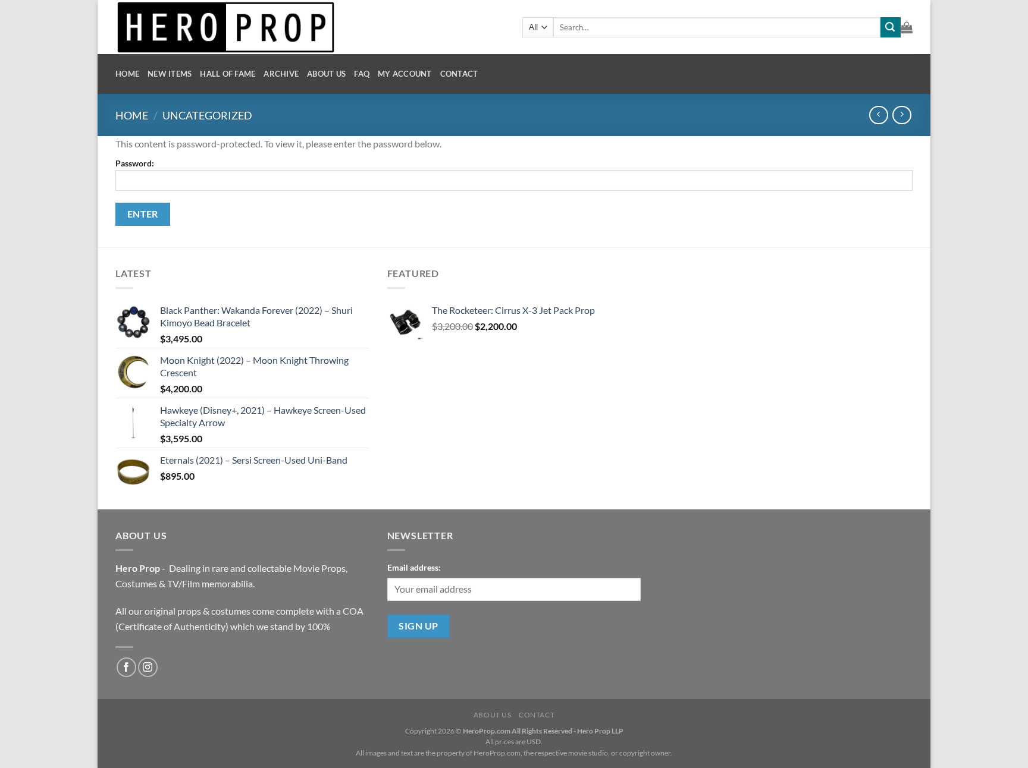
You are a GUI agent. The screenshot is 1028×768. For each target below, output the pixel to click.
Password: (134, 163)
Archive (281, 73)
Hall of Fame (227, 73)
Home (127, 73)
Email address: (414, 567)
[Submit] (890, 27)
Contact (459, 73)
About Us (326, 73)
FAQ (361, 73)
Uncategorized (207, 115)
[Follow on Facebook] (126, 667)
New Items (170, 73)
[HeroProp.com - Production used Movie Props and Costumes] (309, 27)
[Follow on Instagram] (148, 667)
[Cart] (907, 27)
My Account (405, 73)
